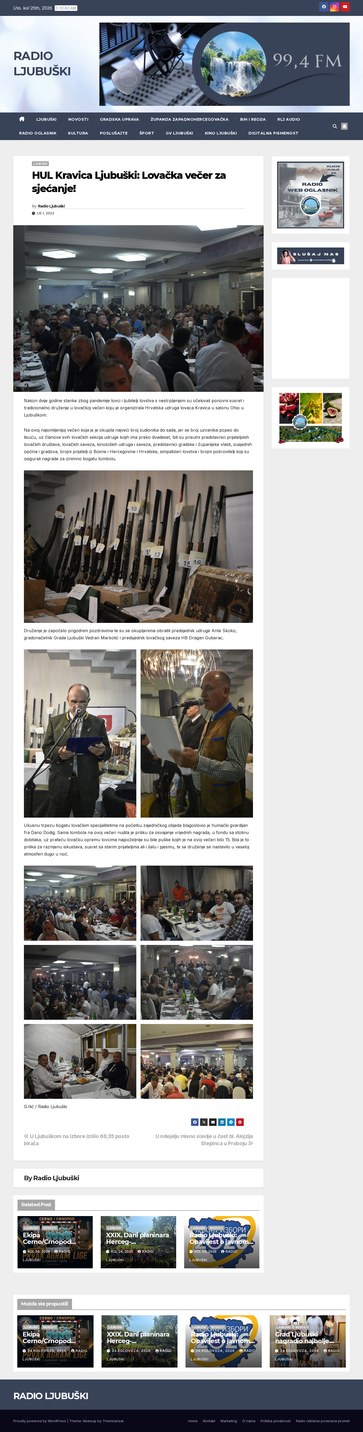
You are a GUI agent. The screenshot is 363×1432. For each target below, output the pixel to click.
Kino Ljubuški (221, 133)
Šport (147, 133)
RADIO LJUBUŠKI (50, 1395)
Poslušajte (114, 133)
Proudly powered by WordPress (40, 1421)
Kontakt (209, 1421)
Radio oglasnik (37, 133)
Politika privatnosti (276, 1421)
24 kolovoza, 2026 (47, 1351)
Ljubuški (46, 119)
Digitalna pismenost (273, 133)
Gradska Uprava (119, 119)
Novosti (78, 119)
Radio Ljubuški (51, 206)
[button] (335, 126)
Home (193, 1421)
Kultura (78, 133)
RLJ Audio (288, 119)
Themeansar (113, 1421)
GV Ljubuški (179, 133)
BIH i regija (253, 119)
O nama (248, 1421)
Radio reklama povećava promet (323, 1421)
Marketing (229, 1421)
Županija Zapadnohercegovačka (190, 119)
